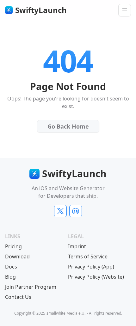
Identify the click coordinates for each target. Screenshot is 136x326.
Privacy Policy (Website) (96, 276)
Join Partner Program (30, 286)
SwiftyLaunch (41, 10)
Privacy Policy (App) (91, 266)
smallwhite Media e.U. (65, 313)
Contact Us (18, 296)
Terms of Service (88, 256)
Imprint (77, 246)
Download (17, 256)
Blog (10, 276)
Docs (11, 266)
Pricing (13, 246)
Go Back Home (71, 128)
